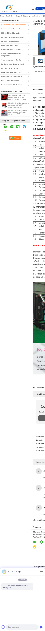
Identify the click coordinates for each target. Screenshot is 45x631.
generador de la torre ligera (10, 68)
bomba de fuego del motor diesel (12, 64)
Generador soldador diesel (10, 29)
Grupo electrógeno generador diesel (28, 16)
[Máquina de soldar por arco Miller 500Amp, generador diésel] (4, 112)
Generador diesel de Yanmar (11, 50)
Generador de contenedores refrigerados (11, 55)
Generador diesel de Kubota (11, 60)
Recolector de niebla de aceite (11, 85)
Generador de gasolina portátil (11, 76)
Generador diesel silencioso (10, 72)
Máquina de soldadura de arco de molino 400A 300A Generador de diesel (18, 105)
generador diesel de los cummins (12, 37)
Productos (9, 16)
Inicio (32, 9)
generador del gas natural (10, 41)
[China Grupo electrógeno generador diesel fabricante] (10, 8)
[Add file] (3, 627)
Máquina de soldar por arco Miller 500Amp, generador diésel (17, 113)
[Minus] (41, 571)
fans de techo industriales (10, 81)
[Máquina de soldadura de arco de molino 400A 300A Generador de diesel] (4, 105)
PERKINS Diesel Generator (10, 33)
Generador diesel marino (9, 45)
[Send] (42, 627)
